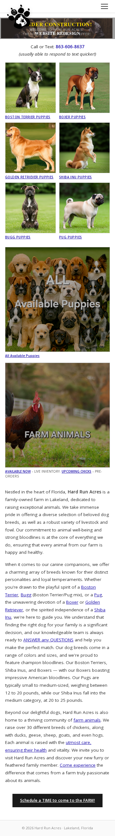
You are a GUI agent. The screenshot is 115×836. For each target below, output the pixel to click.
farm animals (87, 720)
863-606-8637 (70, 47)
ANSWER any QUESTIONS (48, 640)
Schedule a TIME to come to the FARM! (57, 800)
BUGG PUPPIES (18, 237)
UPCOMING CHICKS (76, 471)
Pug (98, 595)
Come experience (78, 765)
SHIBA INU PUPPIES (75, 177)
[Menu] (104, 6)
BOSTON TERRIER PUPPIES (27, 117)
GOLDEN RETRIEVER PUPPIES (29, 177)
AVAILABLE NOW (18, 471)
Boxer (72, 602)
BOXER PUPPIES (72, 117)
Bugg (26, 595)
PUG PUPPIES (70, 237)
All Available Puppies (22, 355)
